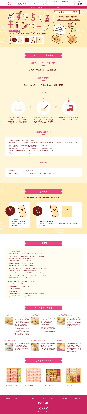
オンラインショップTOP (48, 398)
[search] (76, 4)
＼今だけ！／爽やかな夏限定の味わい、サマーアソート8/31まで (43, 7)
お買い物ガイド (56, 1)
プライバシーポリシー (30, 398)
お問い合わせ (79, 398)
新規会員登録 (78, 1)
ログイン (71, 1)
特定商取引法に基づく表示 (11, 398)
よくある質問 (64, 1)
